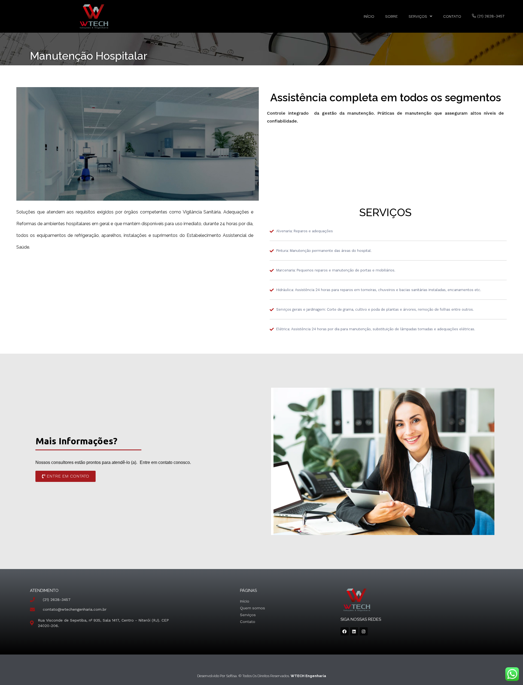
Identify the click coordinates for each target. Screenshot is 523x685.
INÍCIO (369, 16)
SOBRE (391, 16)
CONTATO (452, 16)
